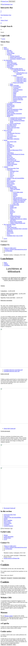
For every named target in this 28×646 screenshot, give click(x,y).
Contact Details (10, 53)
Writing (15, 75)
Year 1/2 (12, 172)
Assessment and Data (12, 64)
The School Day (11, 158)
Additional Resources (15, 216)
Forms (8, 148)
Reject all (3, 578)
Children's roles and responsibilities (15, 178)
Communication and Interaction (17, 117)
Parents (5, 140)
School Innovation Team (13, 168)
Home (5, 47)
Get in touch (12, 1)
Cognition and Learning (16, 119)
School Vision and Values (13, 127)
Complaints (9, 103)
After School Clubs (11, 141)
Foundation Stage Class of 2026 (15, 235)
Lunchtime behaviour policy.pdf (11, 371)
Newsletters (10, 137)
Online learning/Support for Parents (15, 154)
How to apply (10, 233)
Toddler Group (10, 162)
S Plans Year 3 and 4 (21, 79)
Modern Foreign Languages (20, 96)
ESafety (9, 179)
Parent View (10, 157)
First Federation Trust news (13, 133)
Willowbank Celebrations (13, 138)
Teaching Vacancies (15, 56)
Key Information (8, 60)
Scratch (12, 210)
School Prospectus (11, 126)
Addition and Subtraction (19, 200)
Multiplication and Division (20, 199)
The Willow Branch (12, 124)
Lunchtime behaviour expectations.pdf (13, 370)
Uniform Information (12, 164)
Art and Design (17, 87)
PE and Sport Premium (12, 110)
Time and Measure (17, 197)
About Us (6, 49)
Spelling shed (13, 207)
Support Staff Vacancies (16, 57)
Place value (16, 203)
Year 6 (11, 176)
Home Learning (11, 183)
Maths (11, 84)
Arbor (8, 143)
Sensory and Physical (15, 123)
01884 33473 (13, 248)
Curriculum (9, 67)
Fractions (15, 195)
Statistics (15, 193)
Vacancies (9, 54)
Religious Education (18, 99)
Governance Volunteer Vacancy (18, 58)
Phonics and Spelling (18, 82)
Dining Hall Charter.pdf (9, 428)
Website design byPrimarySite (11, 558)
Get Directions (8, 250)
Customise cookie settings (19, 578)
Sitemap (6, 535)
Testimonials (10, 231)
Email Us (7, 249)
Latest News (10, 134)
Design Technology (18, 89)
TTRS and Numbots (15, 189)
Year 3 (11, 174)
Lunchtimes (10, 185)
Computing (16, 88)
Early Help (9, 147)
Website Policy (7, 538)
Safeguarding (10, 115)
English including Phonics (16, 68)
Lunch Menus (10, 153)
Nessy (11, 209)
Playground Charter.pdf (9, 508)
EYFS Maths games (18, 192)
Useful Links (10, 165)
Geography (16, 91)
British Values (10, 65)
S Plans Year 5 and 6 (21, 81)
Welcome (9, 50)
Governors (9, 108)
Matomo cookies (9, 616)
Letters (8, 151)
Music (14, 95)
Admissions (10, 61)
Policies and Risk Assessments (14, 113)
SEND (8, 116)
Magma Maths (13, 188)
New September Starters (10, 224)
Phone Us (6, 248)
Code (11, 214)
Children (6, 167)
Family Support (10, 106)
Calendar (9, 131)
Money (15, 196)
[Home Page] (5, 1)
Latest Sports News (11, 136)
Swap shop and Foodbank (13, 161)
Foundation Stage (14, 171)
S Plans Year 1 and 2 (21, 78)
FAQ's (8, 234)
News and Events (8, 130)
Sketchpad (12, 211)
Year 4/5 (12, 175)
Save (14, 644)
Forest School (10, 182)
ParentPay (9, 155)
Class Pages (10, 169)
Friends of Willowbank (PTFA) (14, 150)
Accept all (9, 578)
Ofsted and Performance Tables (14, 109)
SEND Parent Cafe (11, 160)
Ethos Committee (11, 181)
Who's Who (10, 51)
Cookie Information (8, 536)
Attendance (9, 144)
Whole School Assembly (16, 221)
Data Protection (10, 105)
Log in (3, 38)
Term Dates (10, 129)
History (15, 92)
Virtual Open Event (11, 227)
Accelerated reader (14, 204)
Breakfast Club (10, 145)
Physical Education (17, 98)
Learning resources (11, 186)
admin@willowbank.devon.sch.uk (18, 249)
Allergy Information (12, 63)
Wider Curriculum (14, 85)
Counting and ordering (18, 202)
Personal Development (15, 102)
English (12, 206)
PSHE (14, 94)
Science (15, 101)
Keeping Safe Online (15, 217)
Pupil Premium (10, 112)
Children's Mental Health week (17, 223)
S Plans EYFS (19, 77)
